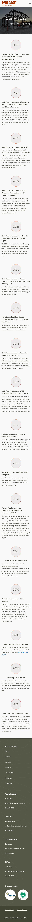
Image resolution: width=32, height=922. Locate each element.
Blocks (7, 751)
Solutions (8, 762)
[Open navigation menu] (30, 3)
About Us (8, 767)
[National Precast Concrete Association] (10, 894)
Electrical (8, 757)
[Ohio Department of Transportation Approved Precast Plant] (23, 894)
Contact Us (8, 783)
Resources (8, 778)
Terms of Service (22, 910)
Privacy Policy (9, 910)
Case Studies (9, 773)
